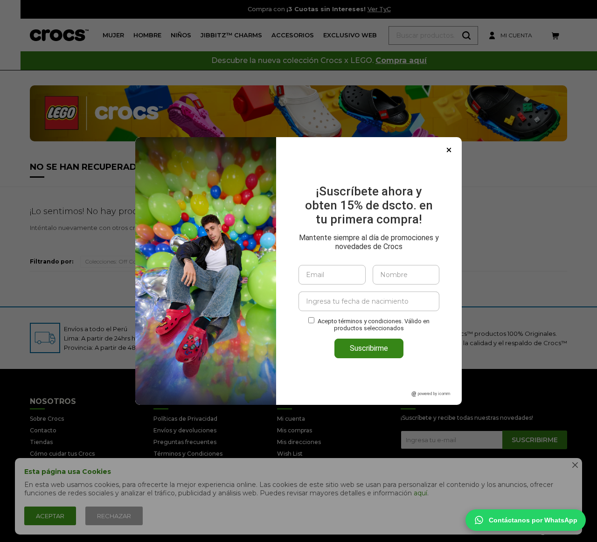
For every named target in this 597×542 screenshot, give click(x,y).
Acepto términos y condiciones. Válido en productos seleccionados (374, 325)
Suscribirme (369, 348)
